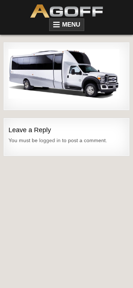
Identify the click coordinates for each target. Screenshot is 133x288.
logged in (50, 140)
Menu (71, 24)
